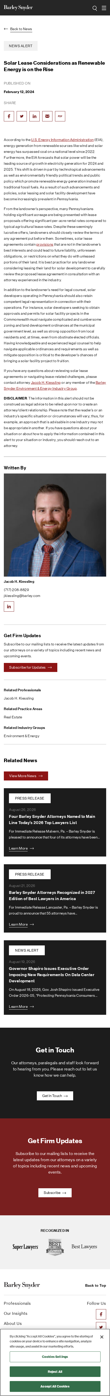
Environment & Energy (21, 736)
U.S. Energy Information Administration (62, 140)
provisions (44, 244)
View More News (23, 776)
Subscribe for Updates (27, 667)
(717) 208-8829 (16, 590)
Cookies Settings (55, 1357)
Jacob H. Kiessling (46, 382)
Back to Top (95, 1285)
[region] (55, 1362)
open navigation (104, 8)
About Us (13, 1323)
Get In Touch (52, 1096)
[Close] (101, 1337)
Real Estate (13, 717)
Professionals (17, 1303)
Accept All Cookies (54, 1386)
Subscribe (52, 1193)
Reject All (55, 1372)
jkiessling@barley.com (22, 596)
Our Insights (16, 1313)
